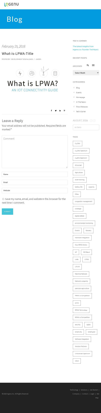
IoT (76, 252)
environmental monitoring (84, 223)
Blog (78, 88)
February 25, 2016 (13, 46)
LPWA (87, 259)
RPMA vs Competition (82, 317)
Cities (77, 194)
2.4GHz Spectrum (81, 158)
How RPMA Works (81, 245)
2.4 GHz (77, 143)
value (77, 361)
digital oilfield (79, 216)
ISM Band (86, 252)
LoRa (76, 259)
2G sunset (78, 165)
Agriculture (79, 172)
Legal (92, 394)
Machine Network (81, 274)
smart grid (91, 332)
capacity (91, 187)
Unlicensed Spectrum (82, 354)
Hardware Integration (82, 238)
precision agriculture (82, 288)
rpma (77, 303)
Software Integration (82, 339)
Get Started (94, 390)
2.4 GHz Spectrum (81, 151)
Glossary (88, 230)
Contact (85, 394)
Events (78, 93)
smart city (78, 332)
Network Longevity (81, 281)
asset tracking (79, 180)
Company (76, 394)
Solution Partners (81, 346)
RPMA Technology (81, 310)
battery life (78, 187)
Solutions (84, 390)
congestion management (83, 201)
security (77, 325)
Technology (74, 390)
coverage (78, 209)
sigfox (89, 325)
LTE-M (77, 267)
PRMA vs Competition (82, 296)
